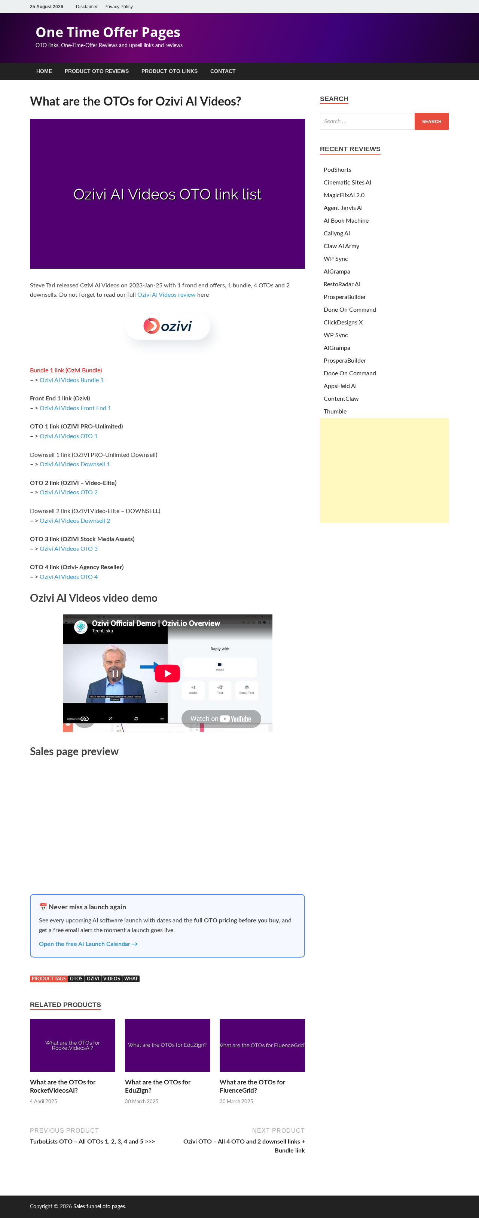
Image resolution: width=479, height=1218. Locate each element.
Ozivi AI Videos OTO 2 (69, 492)
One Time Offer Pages (108, 32)
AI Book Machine (346, 221)
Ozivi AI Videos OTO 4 (69, 577)
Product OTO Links (169, 71)
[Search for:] (384, 121)
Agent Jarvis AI (343, 208)
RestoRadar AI (342, 284)
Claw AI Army (341, 246)
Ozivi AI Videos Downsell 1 (75, 464)
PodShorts (337, 170)
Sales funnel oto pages (99, 1206)
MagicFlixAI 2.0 (344, 195)
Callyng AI (337, 233)
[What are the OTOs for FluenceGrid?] (262, 1074)
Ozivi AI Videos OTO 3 (69, 549)
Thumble (335, 412)
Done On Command (350, 310)
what (131, 979)
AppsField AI (340, 386)
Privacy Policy (118, 6)
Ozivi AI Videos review (166, 295)
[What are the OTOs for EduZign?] (167, 1074)
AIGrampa (337, 272)
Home (44, 71)
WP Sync (336, 259)
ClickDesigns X (343, 323)
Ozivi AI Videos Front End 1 (75, 408)
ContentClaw (341, 399)
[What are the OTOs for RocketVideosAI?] (72, 1074)
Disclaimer (87, 6)
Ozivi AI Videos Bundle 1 (72, 380)
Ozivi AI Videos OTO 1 (69, 436)
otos (76, 979)
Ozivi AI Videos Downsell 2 (75, 521)
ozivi (93, 979)
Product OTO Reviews (97, 71)
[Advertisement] (384, 470)
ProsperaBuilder (345, 297)
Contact (223, 71)
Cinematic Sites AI (347, 183)
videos (111, 979)
